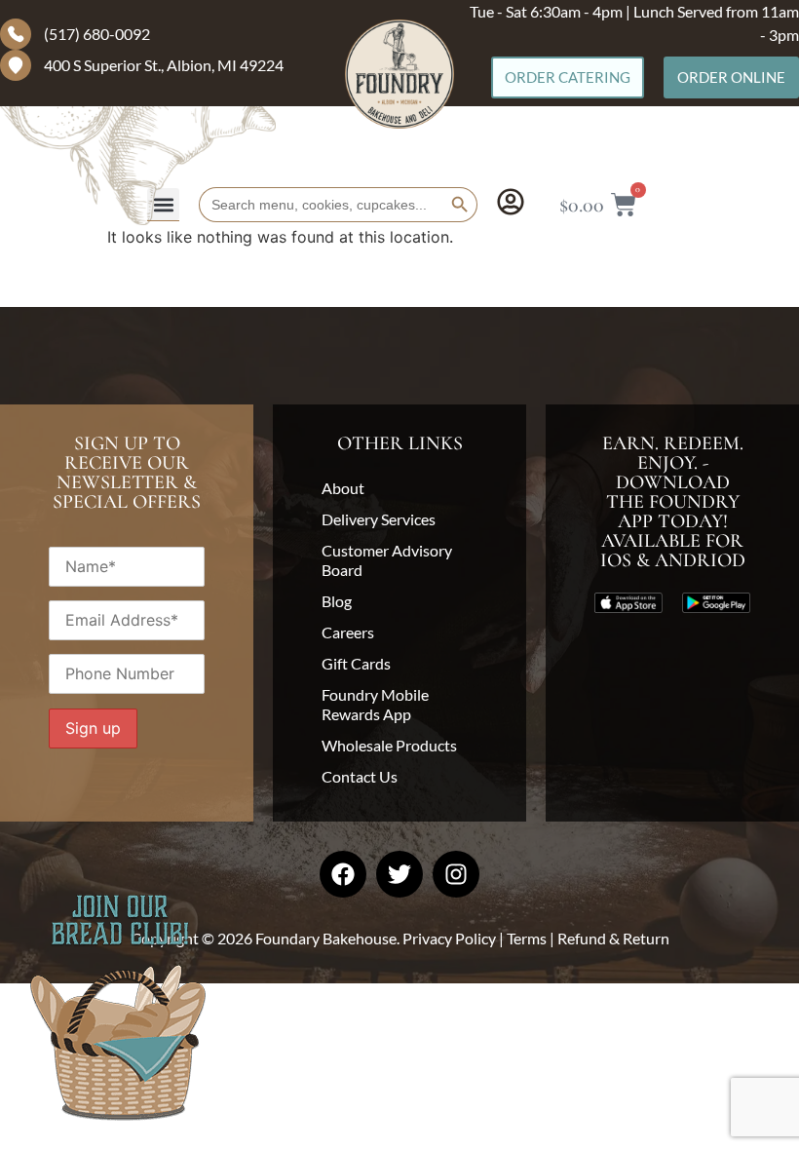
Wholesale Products (389, 745)
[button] (163, 204)
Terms (527, 938)
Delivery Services (379, 519)
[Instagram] (456, 874)
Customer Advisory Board (387, 560)
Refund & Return (613, 938)
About (343, 488)
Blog (337, 601)
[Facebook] (343, 874)
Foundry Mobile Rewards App (375, 704)
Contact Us (360, 776)
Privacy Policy (449, 938)
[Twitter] (399, 874)
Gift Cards (356, 663)
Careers (348, 632)
